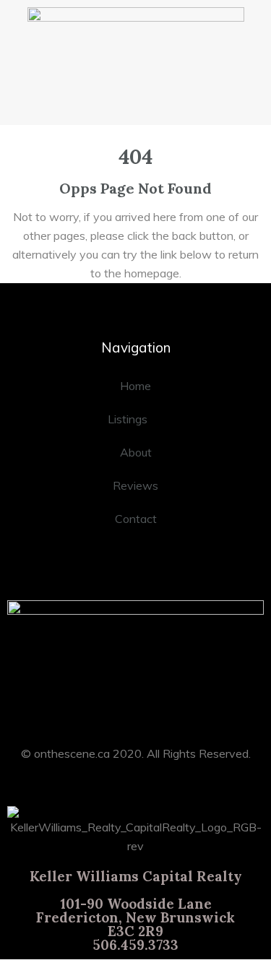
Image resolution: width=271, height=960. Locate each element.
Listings (127, 419)
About (136, 452)
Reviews (135, 485)
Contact (136, 518)
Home (135, 386)
